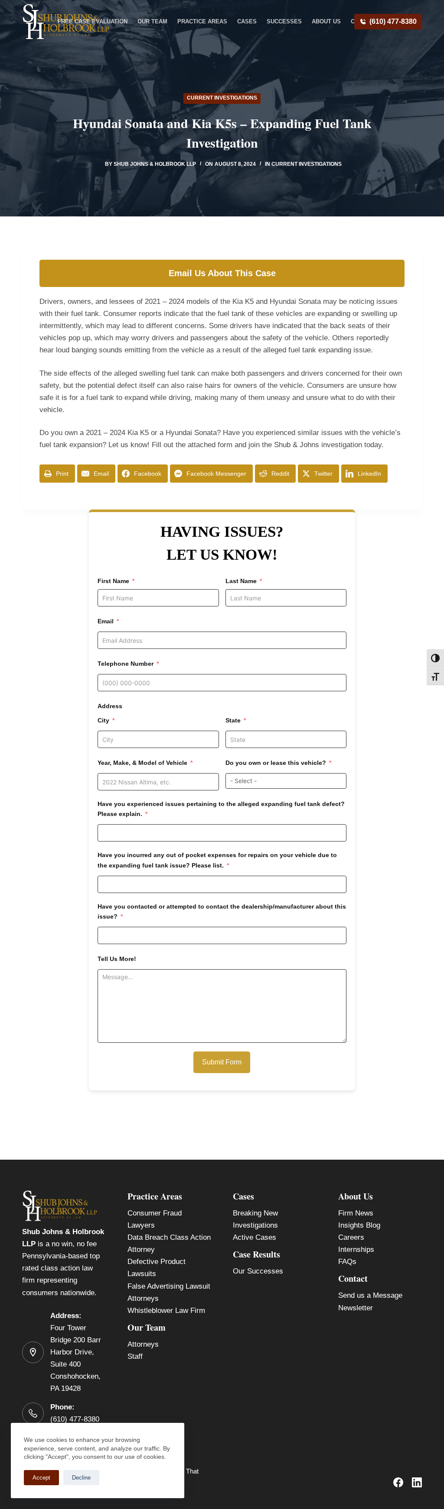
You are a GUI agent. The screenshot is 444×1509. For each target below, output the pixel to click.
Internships (356, 1249)
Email (106, 621)
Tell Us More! (117, 958)
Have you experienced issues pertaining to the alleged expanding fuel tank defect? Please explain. (221, 808)
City (103, 720)
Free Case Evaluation (92, 21)
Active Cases (254, 1237)
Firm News (355, 1213)
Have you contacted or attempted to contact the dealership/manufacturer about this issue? (222, 911)
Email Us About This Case (222, 273)
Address (110, 706)
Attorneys (143, 1344)
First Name (113, 580)
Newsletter (355, 1308)
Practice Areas (202, 21)
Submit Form (222, 1062)
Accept (41, 1477)
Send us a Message (370, 1295)
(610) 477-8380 (393, 21)
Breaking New (255, 1213)
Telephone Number (125, 663)
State (233, 720)
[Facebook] (398, 1482)
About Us (326, 21)
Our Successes (258, 1271)
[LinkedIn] (417, 1482)
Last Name (241, 580)
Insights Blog (359, 1225)
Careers (351, 1237)
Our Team (152, 21)
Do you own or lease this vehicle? (275, 762)
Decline (81, 1477)
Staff (135, 1356)
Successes (284, 21)
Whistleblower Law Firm (166, 1310)
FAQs (347, 1262)
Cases (247, 21)
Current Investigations (222, 98)
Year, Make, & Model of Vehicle (142, 762)
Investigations (255, 1225)
